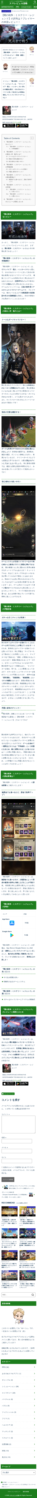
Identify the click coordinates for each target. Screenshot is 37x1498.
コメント (6, 1114)
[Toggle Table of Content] (31, 138)
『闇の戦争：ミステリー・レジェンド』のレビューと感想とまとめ (19, 200)
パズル (6, 1405)
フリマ (6, 1418)
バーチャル (7, 1399)
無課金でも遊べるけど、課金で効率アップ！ (20, 180)
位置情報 (6, 1444)
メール (5, 1147)
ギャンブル (7, 1380)
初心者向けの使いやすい (16, 161)
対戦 (5, 1450)
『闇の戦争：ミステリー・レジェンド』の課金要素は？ (19, 176)
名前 (4, 1137)
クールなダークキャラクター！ (18, 156)
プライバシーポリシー (14, 1491)
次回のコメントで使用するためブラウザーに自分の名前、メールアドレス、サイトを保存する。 (18, 1170)
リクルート (7, 1438)
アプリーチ (16, 122)
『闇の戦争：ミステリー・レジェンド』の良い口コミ (20, 190)
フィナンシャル (9, 1412)
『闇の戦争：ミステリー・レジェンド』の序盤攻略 (19, 165)
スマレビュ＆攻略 (18, 3)
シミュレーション (26, 7)
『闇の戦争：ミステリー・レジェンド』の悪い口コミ (20, 195)
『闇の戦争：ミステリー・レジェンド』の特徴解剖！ (20, 148)
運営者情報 (26, 1491)
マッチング (7, 1431)
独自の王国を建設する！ (16, 159)
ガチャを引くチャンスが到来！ (18, 169)
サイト (4, 1157)
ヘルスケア (7, 1425)
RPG (17, 7)
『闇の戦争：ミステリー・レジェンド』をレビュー (19, 143)
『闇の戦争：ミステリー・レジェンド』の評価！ (19, 186)
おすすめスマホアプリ (7, 7)
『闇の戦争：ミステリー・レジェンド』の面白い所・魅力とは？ (19, 153)
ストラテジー (8, 1393)
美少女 (6, 1457)
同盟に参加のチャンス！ (16, 172)
